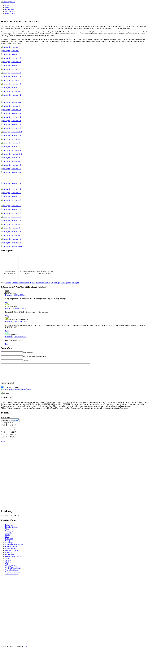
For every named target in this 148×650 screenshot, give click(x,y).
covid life (8, 533)
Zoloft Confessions (11, 574)
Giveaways (9, 543)
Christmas (15, 283)
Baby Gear (9, 525)
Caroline (8, 283)
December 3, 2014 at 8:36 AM (15, 295)
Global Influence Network (14, 544)
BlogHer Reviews (11, 527)
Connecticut (9, 531)
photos (68, 283)
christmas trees (24, 283)
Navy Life (8, 552)
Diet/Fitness (9, 539)
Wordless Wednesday (12, 572)
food (43, 283)
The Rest (8, 562)
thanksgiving (76, 283)
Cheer (7, 529)
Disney (7, 541)
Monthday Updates (11, 550)
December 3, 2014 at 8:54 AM (15, 308)
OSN (26, 646)
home (7, 5)
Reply (7, 302)
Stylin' (7, 558)
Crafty (7, 535)
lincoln (63, 283)
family (38, 283)
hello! (7, 7)
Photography (9, 9)
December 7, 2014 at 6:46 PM (15, 337)
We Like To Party (11, 11)
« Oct (3, 441)
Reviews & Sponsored (13, 556)
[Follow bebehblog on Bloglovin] (10, 421)
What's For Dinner (11, 570)
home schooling (10, 548)
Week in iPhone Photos (13, 568)
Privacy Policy (10, 13)
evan (33, 283)
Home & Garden (11, 546)
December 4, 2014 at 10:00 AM (16, 321)
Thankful (8, 560)
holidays (57, 283)
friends (47, 283)
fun (52, 283)
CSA (7, 537)
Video (7, 564)
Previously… (5, 516)
